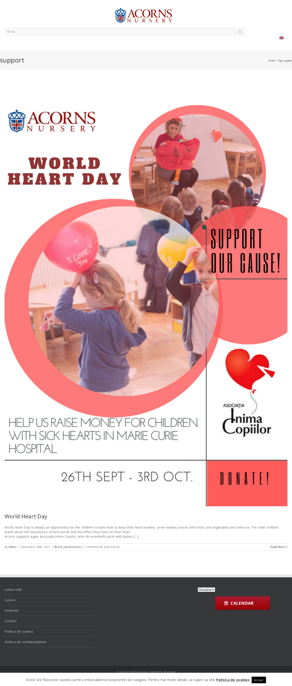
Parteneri (12, 610)
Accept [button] (258, 680)
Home (272, 60)
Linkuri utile (13, 589)
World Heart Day (26, 516)
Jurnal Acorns (73, 547)
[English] (281, 37)
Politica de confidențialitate (25, 642)
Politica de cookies (19, 631)
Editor (13, 547)
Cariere (10, 600)
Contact (11, 621)
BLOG (58, 547)
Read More (277, 547)
